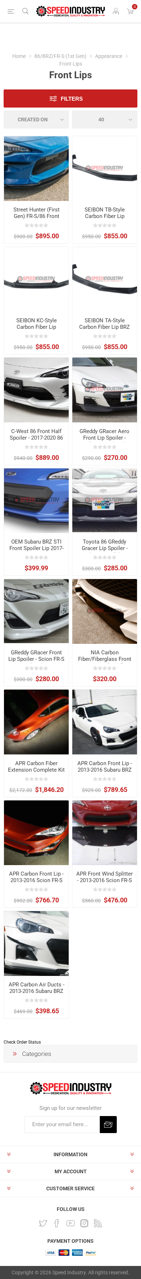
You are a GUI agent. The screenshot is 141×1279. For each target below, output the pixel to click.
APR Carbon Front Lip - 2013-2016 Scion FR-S (36, 877)
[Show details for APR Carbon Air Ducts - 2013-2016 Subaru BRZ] (36, 943)
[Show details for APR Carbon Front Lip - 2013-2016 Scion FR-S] (36, 832)
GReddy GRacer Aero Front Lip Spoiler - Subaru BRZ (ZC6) (104, 438)
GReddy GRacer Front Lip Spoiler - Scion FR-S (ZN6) (36, 659)
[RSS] (98, 1223)
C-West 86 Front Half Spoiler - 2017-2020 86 (36, 434)
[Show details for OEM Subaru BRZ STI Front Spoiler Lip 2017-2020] (36, 500)
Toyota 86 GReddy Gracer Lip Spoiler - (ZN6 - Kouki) (105, 548)
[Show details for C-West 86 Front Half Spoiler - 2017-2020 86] (36, 389)
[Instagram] (84, 1223)
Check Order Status (22, 1042)
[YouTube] (70, 1223)
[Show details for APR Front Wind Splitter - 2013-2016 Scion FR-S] (104, 832)
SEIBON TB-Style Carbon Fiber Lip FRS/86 (105, 216)
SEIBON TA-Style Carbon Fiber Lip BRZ (104, 323)
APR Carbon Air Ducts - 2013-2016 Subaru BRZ (36, 987)
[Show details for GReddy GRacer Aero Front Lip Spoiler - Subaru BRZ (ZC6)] (104, 389)
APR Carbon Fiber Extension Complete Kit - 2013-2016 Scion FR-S (36, 770)
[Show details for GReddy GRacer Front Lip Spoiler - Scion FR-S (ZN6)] (36, 611)
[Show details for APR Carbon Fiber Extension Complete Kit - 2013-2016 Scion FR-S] (36, 721)
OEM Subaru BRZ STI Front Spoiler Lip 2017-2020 (36, 548)
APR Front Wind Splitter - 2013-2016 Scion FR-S (104, 877)
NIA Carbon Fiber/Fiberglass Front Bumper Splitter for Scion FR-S (104, 662)
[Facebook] (57, 1223)
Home (19, 56)
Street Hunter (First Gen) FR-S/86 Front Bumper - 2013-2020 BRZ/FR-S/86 (36, 219)
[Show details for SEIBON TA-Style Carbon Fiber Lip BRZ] (104, 279)
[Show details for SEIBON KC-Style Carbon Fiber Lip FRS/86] (36, 279)
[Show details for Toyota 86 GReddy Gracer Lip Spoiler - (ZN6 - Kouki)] (104, 500)
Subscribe (108, 1124)
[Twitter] (43, 1223)
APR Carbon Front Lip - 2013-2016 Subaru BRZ (104, 766)
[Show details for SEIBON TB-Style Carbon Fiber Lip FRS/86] (104, 168)
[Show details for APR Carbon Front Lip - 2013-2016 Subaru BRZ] (104, 721)
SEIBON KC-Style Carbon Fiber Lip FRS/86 (36, 327)
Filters (72, 99)
